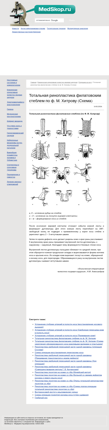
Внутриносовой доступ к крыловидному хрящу (56, 392)
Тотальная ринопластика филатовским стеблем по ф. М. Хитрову (65, 338)
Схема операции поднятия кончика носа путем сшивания (62, 395)
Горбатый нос (41, 398)
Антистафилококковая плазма (33, 29)
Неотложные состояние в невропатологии (13, 82)
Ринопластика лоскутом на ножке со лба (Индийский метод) (63, 372)
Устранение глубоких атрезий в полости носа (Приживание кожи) (65, 335)
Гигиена (10, 109)
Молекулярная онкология (77, 29)
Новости (15, 29)
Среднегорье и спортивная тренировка (13, 167)
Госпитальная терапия (56, 29)
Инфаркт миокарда (14, 121)
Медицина (17, 423)
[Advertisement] (54, 55)
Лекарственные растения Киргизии (26, 32)
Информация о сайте (42, 422)
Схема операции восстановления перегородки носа (59, 352)
